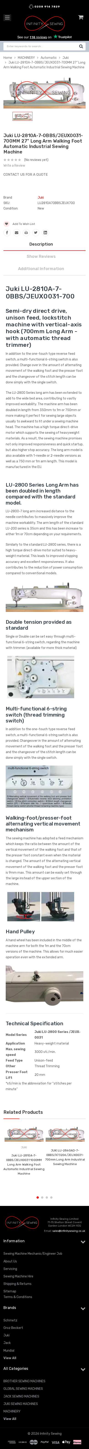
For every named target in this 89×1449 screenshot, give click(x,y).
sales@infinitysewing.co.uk (68, 1231)
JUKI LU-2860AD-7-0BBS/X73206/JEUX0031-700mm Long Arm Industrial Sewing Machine (65, 1157)
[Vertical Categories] (7, 17)
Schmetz (10, 1320)
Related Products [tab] (23, 1112)
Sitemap (9, 1291)
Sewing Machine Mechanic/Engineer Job (32, 1254)
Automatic (49, 58)
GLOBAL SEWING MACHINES (23, 1389)
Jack (7, 1343)
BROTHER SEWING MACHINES (24, 1381)
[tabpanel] (22, 117)
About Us (10, 1261)
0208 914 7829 (47, 6)
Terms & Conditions (17, 1297)
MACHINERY (26, 58)
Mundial (8, 1351)
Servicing (10, 1269)
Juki (66, 58)
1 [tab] (38, 1197)
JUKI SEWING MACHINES (20, 1404)
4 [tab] (51, 1197)
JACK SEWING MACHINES (21, 1396)
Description (41, 244)
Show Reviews (41, 256)
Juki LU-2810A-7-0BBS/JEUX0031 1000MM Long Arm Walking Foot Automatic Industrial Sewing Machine (23, 1164)
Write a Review (14, 166)
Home (7, 58)
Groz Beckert (13, 1328)
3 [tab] (47, 1197)
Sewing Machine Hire (18, 1276)
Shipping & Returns (17, 1284)
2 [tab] (42, 1197)
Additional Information (41, 268)
